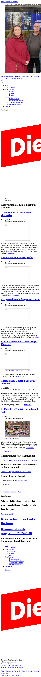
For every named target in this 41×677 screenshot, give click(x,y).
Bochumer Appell (7, 514)
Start (6, 85)
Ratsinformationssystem (11, 492)
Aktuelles (12, 87)
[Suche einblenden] (2, 80)
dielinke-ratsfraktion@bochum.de (12, 667)
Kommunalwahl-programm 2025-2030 (16, 531)
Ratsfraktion (9, 97)
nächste (9, 451)
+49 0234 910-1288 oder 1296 (11, 666)
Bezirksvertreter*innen (16, 101)
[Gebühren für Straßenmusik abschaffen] (20, 232)
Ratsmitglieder (14, 99)
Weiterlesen (10, 253)
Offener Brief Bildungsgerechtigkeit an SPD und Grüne (19, 460)
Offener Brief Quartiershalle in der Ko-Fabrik (16, 472)
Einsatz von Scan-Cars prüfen (17, 257)
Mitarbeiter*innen (15, 104)
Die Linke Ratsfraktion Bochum (11, 78)
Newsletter (8, 106)
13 (6, 451)
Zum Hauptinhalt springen (9, 2)
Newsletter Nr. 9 (21, 481)
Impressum (8, 572)
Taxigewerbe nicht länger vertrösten (20, 299)
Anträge (12, 93)
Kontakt (7, 570)
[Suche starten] (21, 110)
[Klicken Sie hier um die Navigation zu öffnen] (2, 82)
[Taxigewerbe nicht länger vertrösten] (20, 316)
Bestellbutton (5, 484)
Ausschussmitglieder (16, 102)
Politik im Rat (9, 89)
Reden (11, 95)
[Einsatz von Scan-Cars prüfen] (20, 274)
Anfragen (12, 91)
